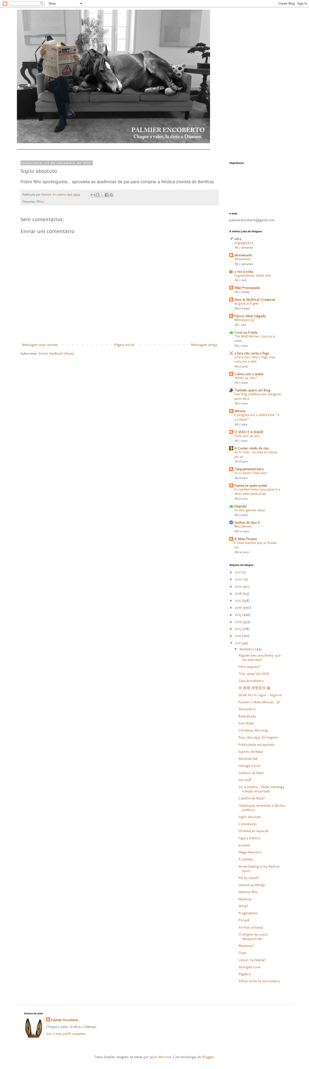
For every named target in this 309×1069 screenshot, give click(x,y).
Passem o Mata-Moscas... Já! (259, 702)
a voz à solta (243, 271)
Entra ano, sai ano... (247, 436)
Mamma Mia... (249, 892)
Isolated (244, 845)
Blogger (208, 1057)
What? (243, 906)
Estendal (240, 506)
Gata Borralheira (251, 681)
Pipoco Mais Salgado (250, 316)
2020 (239, 579)
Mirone (240, 411)
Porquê (244, 920)
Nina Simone (243, 526)
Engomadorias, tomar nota (252, 275)
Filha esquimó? (250, 667)
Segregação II (243, 243)
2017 (238, 600)
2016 (239, 607)
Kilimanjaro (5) (244, 320)
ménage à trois (249, 765)
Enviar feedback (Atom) (56, 353)
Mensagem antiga (204, 345)
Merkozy (245, 899)
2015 (238, 615)
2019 (239, 586)
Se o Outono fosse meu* (251, 473)
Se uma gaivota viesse (249, 510)
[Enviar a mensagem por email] (93, 194)
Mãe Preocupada (247, 288)
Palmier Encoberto (64, 1020)
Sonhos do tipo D (247, 522)
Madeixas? (246, 946)
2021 (238, 572)
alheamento (242, 259)
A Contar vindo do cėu (251, 448)
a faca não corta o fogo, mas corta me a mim (254, 359)
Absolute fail (248, 758)
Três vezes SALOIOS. (254, 674)
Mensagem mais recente (40, 345)
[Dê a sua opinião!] (97, 194)
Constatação (248, 824)
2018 (239, 593)
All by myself (249, 878)
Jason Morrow (160, 1057)
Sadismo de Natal (251, 773)
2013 (238, 629)
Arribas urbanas (251, 927)
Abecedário (247, 709)
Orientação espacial (253, 831)
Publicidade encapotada (256, 744)
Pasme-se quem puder (250, 485)
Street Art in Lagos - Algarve (260, 695)
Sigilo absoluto (250, 817)
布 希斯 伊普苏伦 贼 (254, 688)
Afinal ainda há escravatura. (260, 981)
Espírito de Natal (251, 751)
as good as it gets (246, 303)
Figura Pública (249, 838)
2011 (238, 643)
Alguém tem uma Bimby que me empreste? (260, 657)
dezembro (247, 649)
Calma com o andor (249, 374)
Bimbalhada (247, 716)
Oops (243, 953)
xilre (237, 239)
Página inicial (124, 345)
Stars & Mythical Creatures (254, 299)
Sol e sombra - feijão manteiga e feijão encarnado (261, 789)
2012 (238, 636)
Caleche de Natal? (252, 798)
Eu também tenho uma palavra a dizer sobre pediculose (257, 491)
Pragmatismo (248, 913)
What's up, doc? (245, 378)
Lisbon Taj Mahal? (252, 960)
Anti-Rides (246, 723)
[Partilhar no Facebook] (106, 194)
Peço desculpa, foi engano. (259, 737)
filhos (40, 201)
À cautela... (247, 859)
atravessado (243, 255)
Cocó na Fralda (245, 332)
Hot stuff (245, 780)
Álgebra (245, 974)
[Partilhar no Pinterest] (111, 194)
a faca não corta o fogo (251, 353)
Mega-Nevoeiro (250, 852)
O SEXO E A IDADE (248, 432)
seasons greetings (252, 885)
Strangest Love (249, 967)
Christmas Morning (253, 730)
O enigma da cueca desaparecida (253, 936)
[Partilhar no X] (102, 194)
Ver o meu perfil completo (66, 1034)
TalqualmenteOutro (249, 469)
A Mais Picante (245, 539)
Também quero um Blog (252, 390)
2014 (239, 622)
